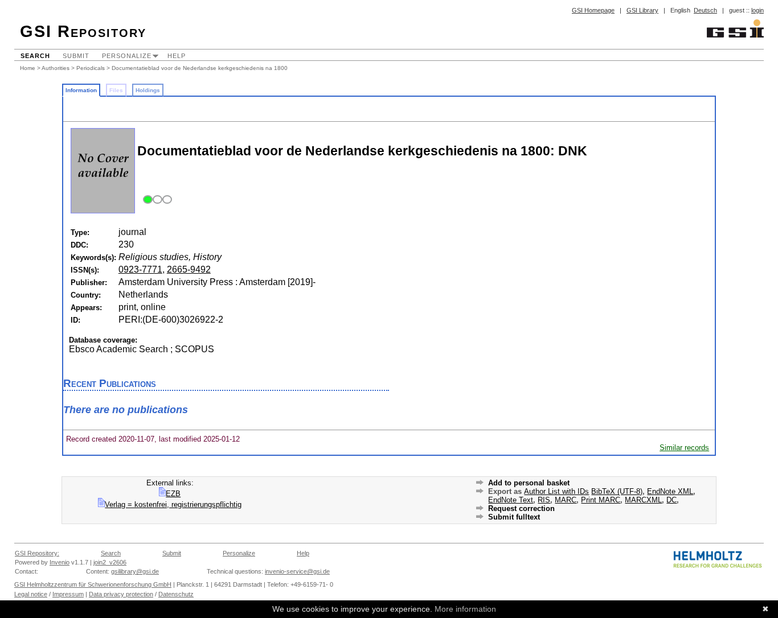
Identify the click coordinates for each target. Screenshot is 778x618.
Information (81, 90)
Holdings (148, 90)
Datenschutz (176, 594)
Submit (76, 55)
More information (465, 608)
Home (27, 68)
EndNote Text (510, 500)
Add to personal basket (529, 483)
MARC (565, 500)
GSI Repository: (37, 553)
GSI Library (642, 10)
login (757, 10)
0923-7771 (140, 269)
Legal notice (30, 594)
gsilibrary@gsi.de (135, 571)
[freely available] (155, 200)
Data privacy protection (121, 594)
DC (671, 500)
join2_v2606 (109, 562)
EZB (173, 493)
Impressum (68, 594)
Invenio (59, 562)
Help (176, 55)
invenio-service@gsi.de (297, 571)
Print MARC (600, 500)
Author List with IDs (556, 491)
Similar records (684, 447)
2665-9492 (189, 269)
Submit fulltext (514, 517)
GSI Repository (83, 31)
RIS (544, 500)
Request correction (521, 508)
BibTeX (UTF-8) (616, 491)
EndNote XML (670, 491)
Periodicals (90, 68)
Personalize (126, 55)
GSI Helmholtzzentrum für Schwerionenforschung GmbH (92, 584)
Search (35, 55)
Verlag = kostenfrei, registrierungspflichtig (173, 504)
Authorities (55, 68)
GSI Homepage (593, 10)
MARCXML (643, 500)
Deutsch (705, 10)
